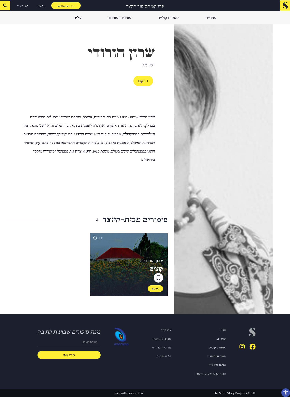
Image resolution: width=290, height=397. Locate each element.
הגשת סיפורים (217, 365)
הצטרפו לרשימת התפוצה (210, 373)
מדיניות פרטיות (161, 347)
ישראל (148, 65)
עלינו (77, 17)
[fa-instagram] (242, 347)
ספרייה (211, 17)
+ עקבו (143, 80)
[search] (5, 5)
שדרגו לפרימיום (161, 339)
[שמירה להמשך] (158, 277)
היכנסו (42, 5)
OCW (140, 393)
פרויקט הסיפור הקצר (145, 5)
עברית (24, 5)
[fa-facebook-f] (252, 347)
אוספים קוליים (169, 17)
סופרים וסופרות (120, 17)
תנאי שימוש (164, 356)
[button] (285, 392)
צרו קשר (166, 330)
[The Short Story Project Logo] (285, 5)
